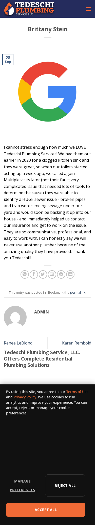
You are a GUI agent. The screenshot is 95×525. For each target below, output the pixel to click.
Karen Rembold (76, 343)
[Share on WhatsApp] (25, 274)
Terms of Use (77, 391)
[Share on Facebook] (34, 274)
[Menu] (88, 9)
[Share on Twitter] (43, 274)
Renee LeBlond (18, 343)
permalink (77, 292)
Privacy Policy (25, 397)
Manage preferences (22, 485)
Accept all (46, 509)
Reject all (65, 485)
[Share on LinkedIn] (70, 274)
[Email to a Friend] (52, 274)
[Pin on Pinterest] (61, 274)
